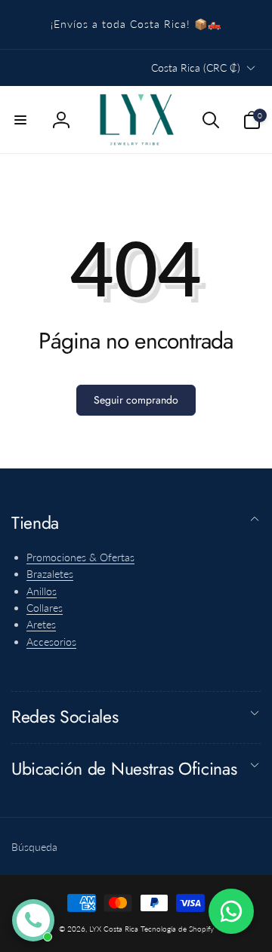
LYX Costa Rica (113, 928)
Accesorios (51, 641)
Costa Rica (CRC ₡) (195, 67)
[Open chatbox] (33, 920)
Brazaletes (49, 573)
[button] (20, 120)
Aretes (41, 624)
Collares (44, 607)
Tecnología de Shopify (177, 928)
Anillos (41, 591)
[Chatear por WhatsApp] (231, 911)
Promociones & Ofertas (80, 557)
